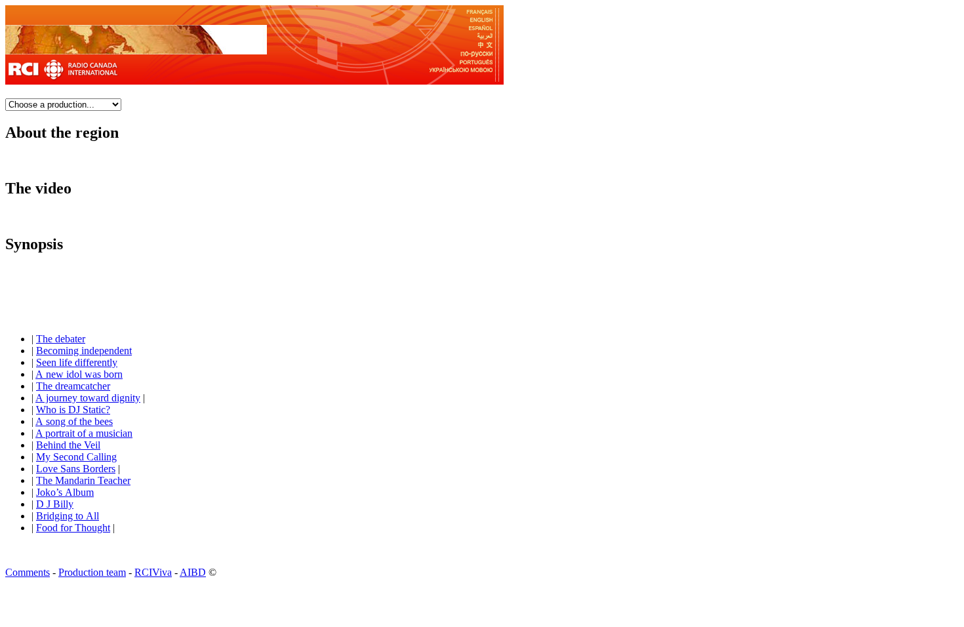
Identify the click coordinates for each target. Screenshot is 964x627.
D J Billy (54, 504)
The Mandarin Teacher (83, 480)
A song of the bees (74, 421)
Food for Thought (73, 527)
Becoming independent (84, 350)
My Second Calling (76, 456)
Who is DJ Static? (73, 409)
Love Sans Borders (75, 468)
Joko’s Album (65, 492)
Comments (27, 572)
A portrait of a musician (83, 433)
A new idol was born (79, 374)
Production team (92, 572)
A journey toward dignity (87, 397)
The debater (60, 338)
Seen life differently (76, 362)
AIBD (193, 572)
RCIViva (153, 572)
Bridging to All (67, 515)
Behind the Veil (68, 445)
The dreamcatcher (73, 386)
